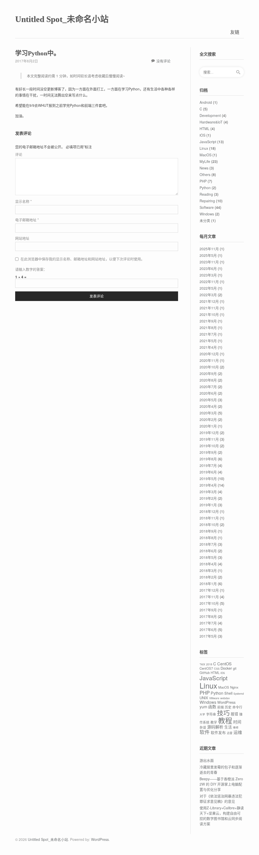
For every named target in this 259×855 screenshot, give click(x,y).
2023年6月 (208, 268)
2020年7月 (208, 386)
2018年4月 (208, 563)
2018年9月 (208, 531)
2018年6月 (208, 550)
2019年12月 (209, 432)
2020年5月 (208, 399)
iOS (202, 135)
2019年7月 (208, 465)
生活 (228, 727)
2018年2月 (208, 577)
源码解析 (215, 727)
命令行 (237, 707)
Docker (226, 668)
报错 (234, 713)
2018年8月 (208, 537)
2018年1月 (208, 583)
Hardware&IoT (211, 121)
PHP (203, 181)
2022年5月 (208, 288)
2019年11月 (209, 439)
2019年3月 (208, 491)
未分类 (205, 220)
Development (210, 115)
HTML (204, 128)
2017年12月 (209, 590)
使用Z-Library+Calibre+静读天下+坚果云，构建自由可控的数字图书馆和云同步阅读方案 (222, 815)
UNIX (204, 697)
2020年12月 (209, 353)
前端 (220, 707)
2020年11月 (209, 360)
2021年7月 (208, 334)
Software (207, 207)
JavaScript (208, 141)
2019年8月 (208, 458)
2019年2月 (208, 498)
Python (205, 187)
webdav (225, 698)
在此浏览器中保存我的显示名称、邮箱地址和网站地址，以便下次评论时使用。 (82, 258)
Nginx (234, 687)
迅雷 (229, 733)
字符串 (211, 714)
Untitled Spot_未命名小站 (62, 19)
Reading (206, 194)
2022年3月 (208, 294)
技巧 (223, 712)
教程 (225, 720)
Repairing (207, 200)
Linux (204, 148)
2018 (209, 664)
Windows (207, 213)
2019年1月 (208, 504)
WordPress (226, 702)
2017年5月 (208, 636)
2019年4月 (208, 485)
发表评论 (97, 296)
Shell (228, 693)
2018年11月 (209, 517)
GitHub (205, 672)
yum (203, 707)
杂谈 (203, 727)
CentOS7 (206, 668)
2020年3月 (208, 412)
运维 (237, 732)
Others (205, 174)
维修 (236, 727)
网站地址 (22, 238)
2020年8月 (208, 380)
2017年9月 (208, 609)
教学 (213, 722)
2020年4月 (208, 406)
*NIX (202, 664)
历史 (228, 707)
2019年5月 (208, 478)
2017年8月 (208, 616)
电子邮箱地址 (27, 220)
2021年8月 (208, 327)
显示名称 (23, 201)
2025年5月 (208, 255)
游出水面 (207, 760)
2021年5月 (208, 340)
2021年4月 (208, 347)
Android (206, 102)
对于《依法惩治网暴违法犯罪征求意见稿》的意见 (221, 798)
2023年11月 (209, 261)
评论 (18, 154)
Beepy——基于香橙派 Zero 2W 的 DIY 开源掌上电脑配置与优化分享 (221, 784)
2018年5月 (208, 557)
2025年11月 (209, 248)
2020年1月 (208, 426)
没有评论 (163, 61)
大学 (202, 714)
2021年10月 (209, 314)
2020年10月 (209, 366)
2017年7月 (208, 622)
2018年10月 (209, 524)
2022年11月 (209, 281)
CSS (217, 668)
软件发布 (218, 732)
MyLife (205, 161)
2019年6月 (208, 471)
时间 (237, 722)
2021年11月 (209, 307)
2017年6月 (208, 629)
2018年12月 (209, 511)
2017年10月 (209, 603)
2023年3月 (208, 275)
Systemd (238, 693)
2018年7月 (208, 544)
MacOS (205, 154)
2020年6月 (208, 393)
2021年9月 (208, 320)
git (234, 668)
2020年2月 (208, 419)
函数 (212, 707)
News (204, 167)
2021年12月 (209, 301)
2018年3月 (208, 570)
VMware (214, 698)
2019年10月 (209, 445)
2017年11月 (209, 596)
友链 (234, 32)
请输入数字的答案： (31, 269)
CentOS (224, 664)
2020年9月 (208, 373)
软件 (205, 732)
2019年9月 (208, 452)
